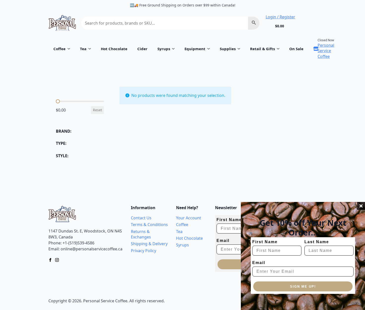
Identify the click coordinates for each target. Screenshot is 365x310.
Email (258, 263)
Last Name (316, 242)
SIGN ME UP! (303, 286)
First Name (265, 242)
